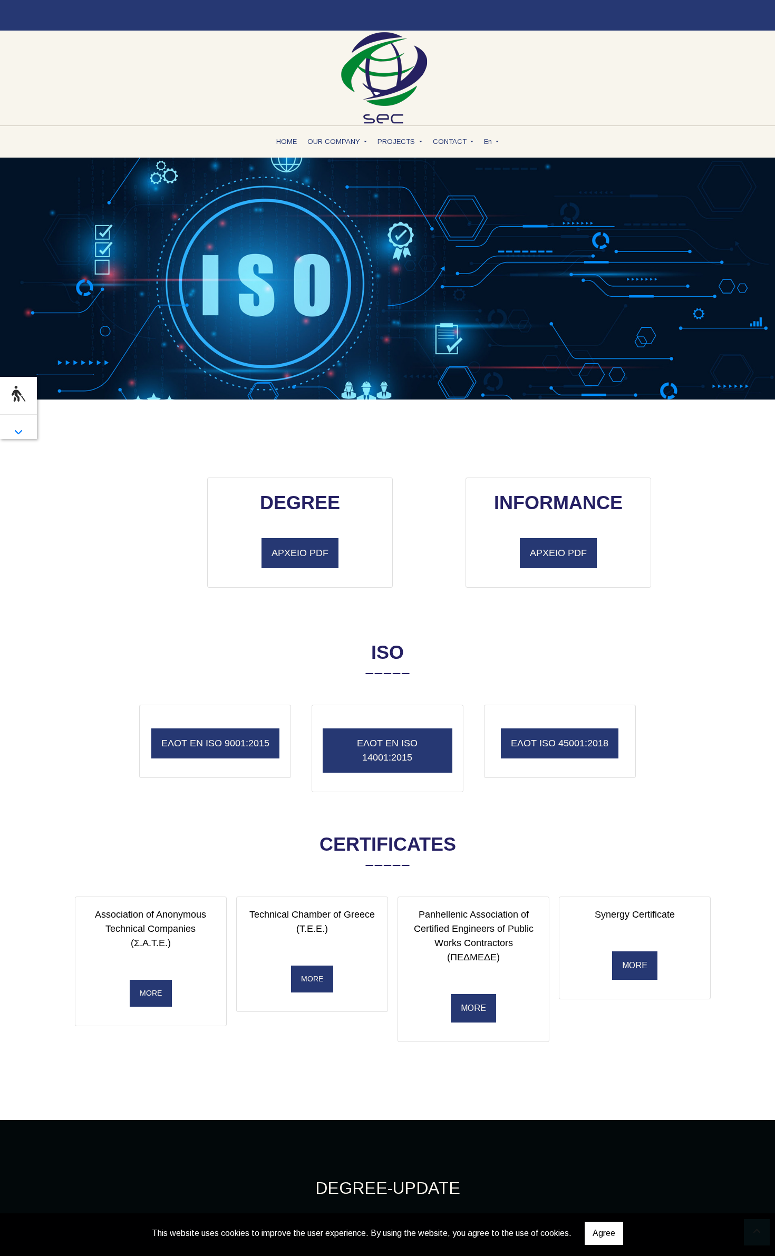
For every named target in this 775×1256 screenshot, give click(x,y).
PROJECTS (397, 141)
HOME (286, 141)
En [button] (489, 141)
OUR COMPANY (334, 141)
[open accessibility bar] (18, 394)
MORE (151, 993)
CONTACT (451, 141)
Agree (604, 1233)
